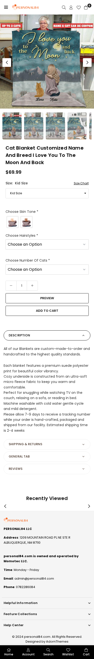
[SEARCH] (63, 7)
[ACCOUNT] (71, 7)
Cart (86, 654)
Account (28, 654)
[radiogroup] (47, 222)
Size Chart (81, 183)
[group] (47, 61)
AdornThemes (57, 641)
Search (48, 654)
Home (8, 654)
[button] (6, 7)
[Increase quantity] (32, 286)
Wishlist (68, 654)
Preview (47, 298)
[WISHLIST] (78, 7)
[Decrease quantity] (11, 286)
